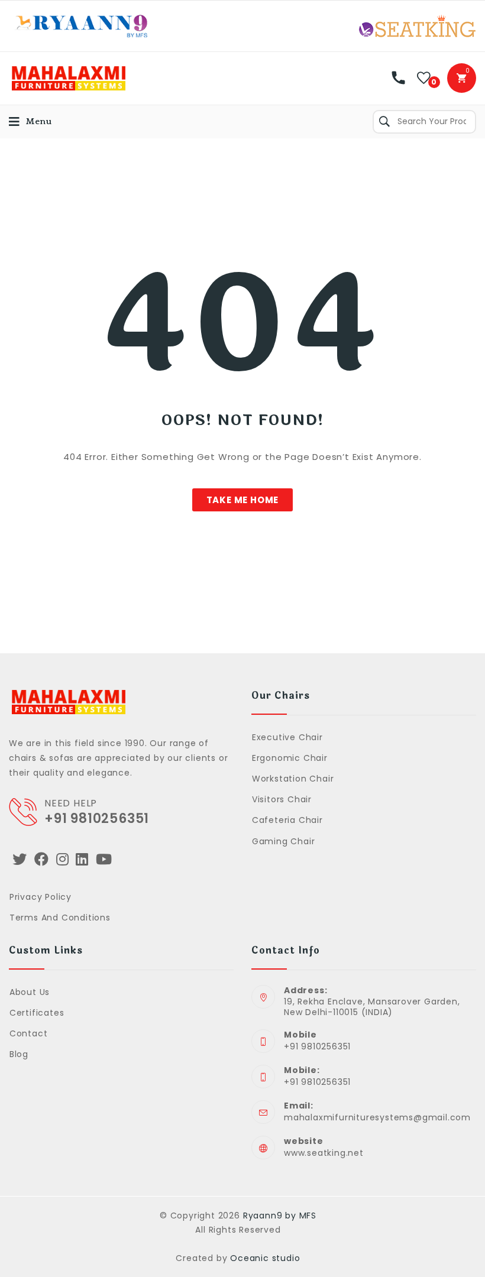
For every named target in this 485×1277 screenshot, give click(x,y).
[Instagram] (62, 859)
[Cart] (461, 78)
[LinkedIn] (82, 859)
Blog (18, 1054)
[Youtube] (104, 859)
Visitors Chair (282, 799)
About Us (29, 992)
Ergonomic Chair (290, 758)
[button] (242, 499)
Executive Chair (287, 737)
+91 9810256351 (96, 818)
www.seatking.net (324, 1153)
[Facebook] (41, 859)
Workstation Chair (293, 779)
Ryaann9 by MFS (279, 1215)
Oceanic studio (265, 1258)
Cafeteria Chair (287, 820)
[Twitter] (19, 859)
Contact (28, 1033)
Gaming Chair (283, 841)
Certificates (36, 1013)
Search (384, 122)
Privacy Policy (40, 897)
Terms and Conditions (60, 917)
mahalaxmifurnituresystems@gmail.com (377, 1117)
